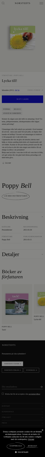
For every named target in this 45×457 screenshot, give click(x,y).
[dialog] (22, 228)
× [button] (42, 430)
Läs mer (38, 439)
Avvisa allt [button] (32, 446)
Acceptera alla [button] (16, 446)
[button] (22, 452)
